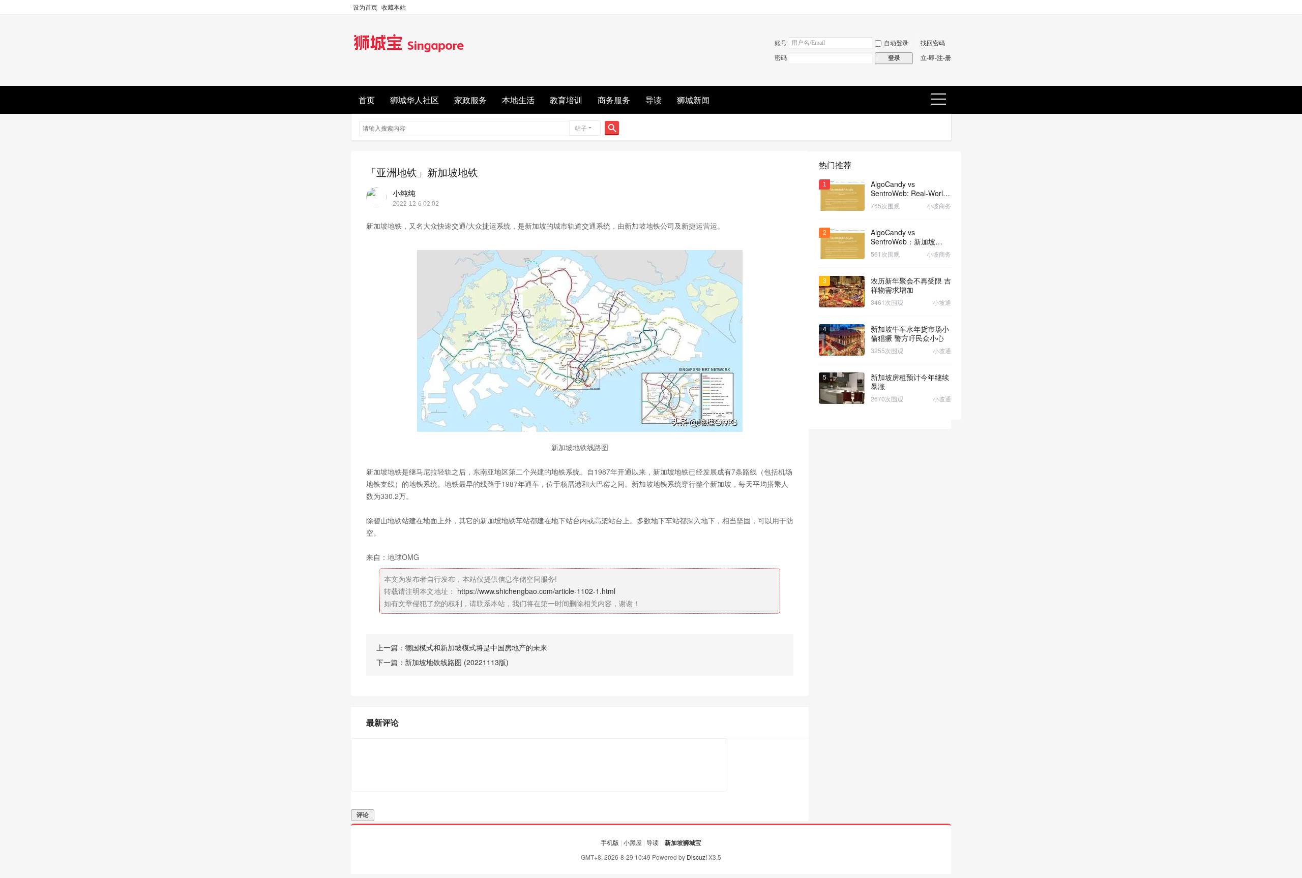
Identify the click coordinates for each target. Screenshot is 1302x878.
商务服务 (614, 100)
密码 (781, 57)
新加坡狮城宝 (683, 842)
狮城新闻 (693, 100)
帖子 (581, 127)
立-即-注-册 (936, 57)
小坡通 (942, 302)
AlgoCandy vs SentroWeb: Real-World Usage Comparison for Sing (909, 188)
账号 (781, 42)
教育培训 (566, 100)
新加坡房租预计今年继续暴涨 (910, 381)
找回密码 (933, 42)
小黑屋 (633, 842)
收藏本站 (393, 7)
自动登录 (896, 42)
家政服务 (470, 100)
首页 (367, 100)
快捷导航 (941, 100)
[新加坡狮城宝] (409, 52)
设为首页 (365, 7)
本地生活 (518, 100)
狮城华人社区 (414, 100)
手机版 (610, 842)
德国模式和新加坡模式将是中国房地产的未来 (476, 647)
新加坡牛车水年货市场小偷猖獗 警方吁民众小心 (910, 333)
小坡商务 (939, 205)
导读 (653, 100)
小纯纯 (404, 193)
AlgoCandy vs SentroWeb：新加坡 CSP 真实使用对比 (903, 237)
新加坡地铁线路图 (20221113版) (457, 662)
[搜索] (612, 128)
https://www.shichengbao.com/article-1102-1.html (536, 591)
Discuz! (697, 857)
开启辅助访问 (948, 7)
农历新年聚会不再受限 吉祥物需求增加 (911, 285)
